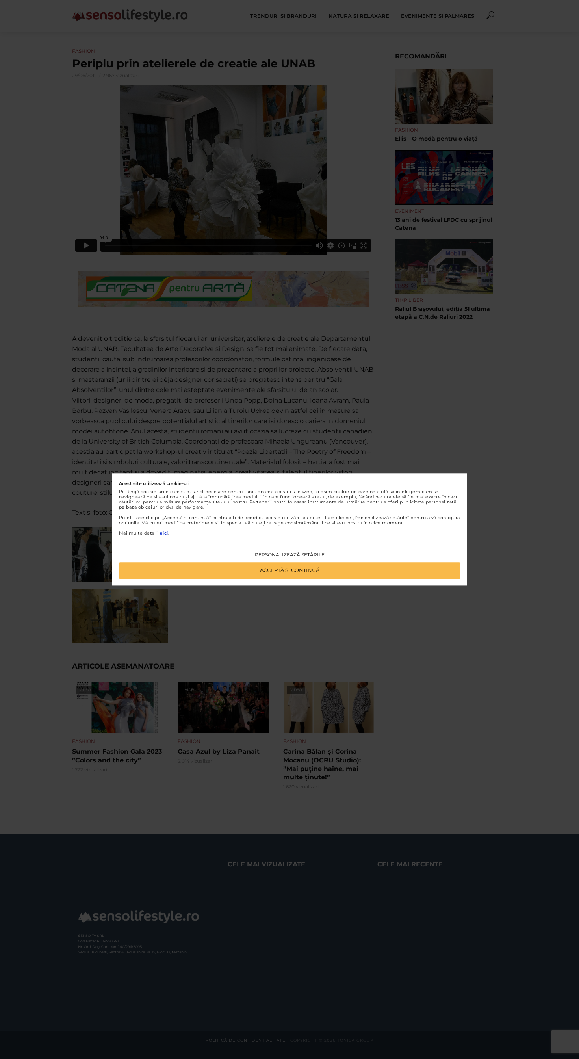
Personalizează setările (290, 554)
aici (164, 533)
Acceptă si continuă (289, 570)
